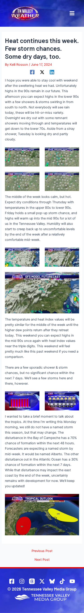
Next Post (42, 559)
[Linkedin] (52, 72)
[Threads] (32, 581)
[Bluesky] (52, 581)
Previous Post (42, 551)
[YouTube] (72, 581)
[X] (42, 72)
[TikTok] (62, 581)
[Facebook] (32, 72)
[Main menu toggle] (72, 13)
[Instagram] (22, 581)
